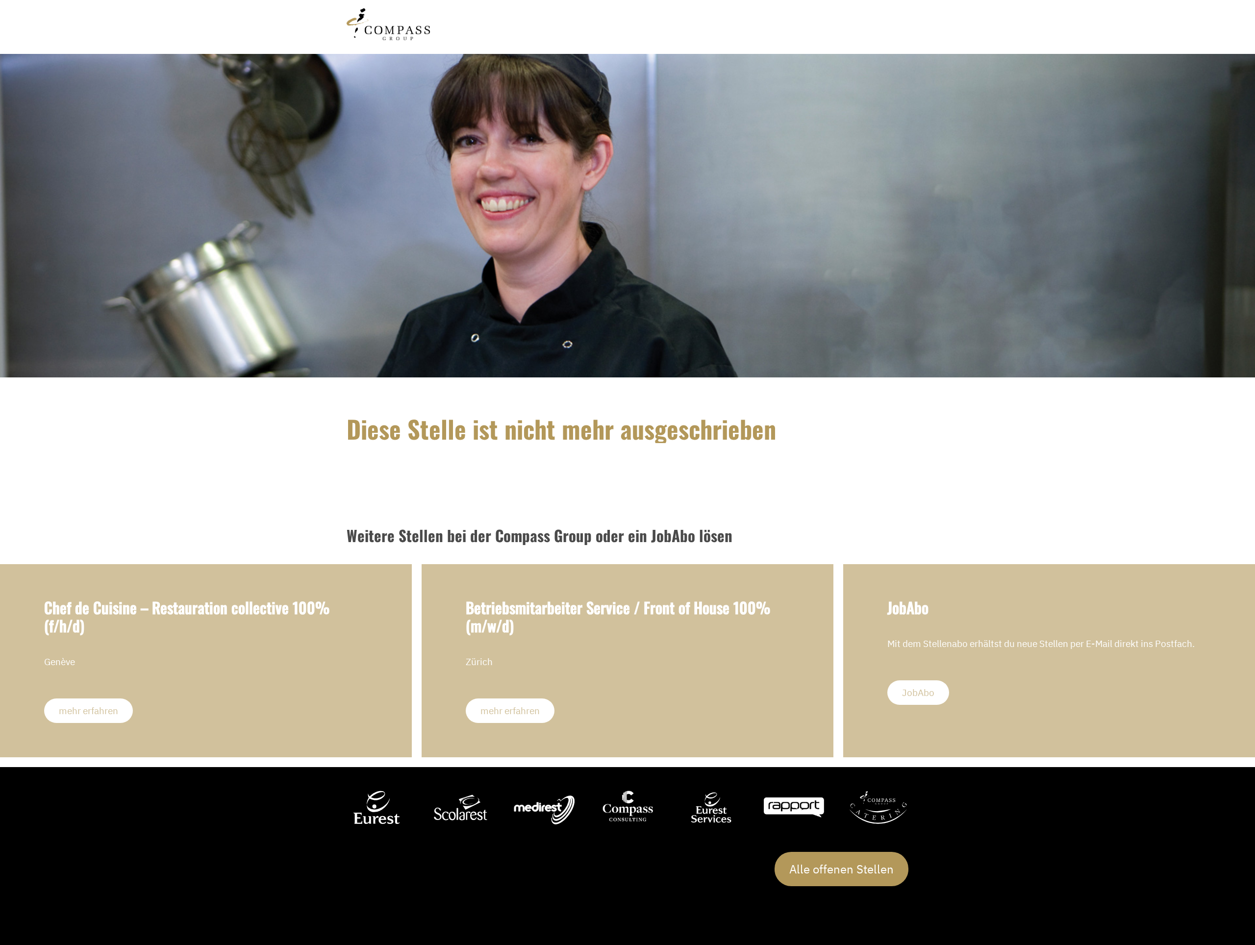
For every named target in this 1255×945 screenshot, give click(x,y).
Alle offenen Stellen (841, 869)
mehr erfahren (88, 711)
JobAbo (918, 692)
